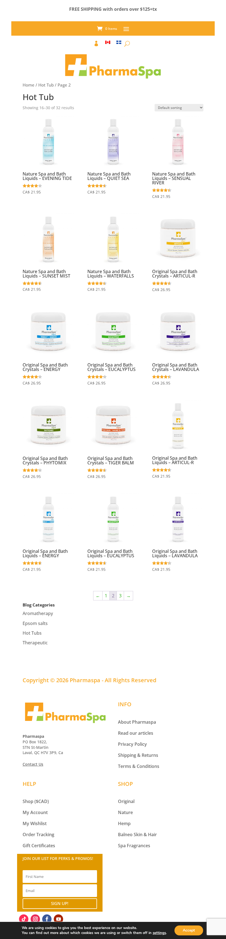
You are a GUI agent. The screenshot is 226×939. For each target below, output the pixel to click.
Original (126, 801)
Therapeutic (35, 643)
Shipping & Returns (138, 755)
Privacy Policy (132, 744)
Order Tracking (38, 834)
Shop (28, 801)
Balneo (125, 834)
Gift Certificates (39, 846)
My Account (35, 812)
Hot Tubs (32, 633)
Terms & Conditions (138, 766)
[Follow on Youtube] (58, 919)
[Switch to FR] (118, 45)
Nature (125, 812)
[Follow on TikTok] (23, 919)
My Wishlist (35, 823)
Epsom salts (35, 623)
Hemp (124, 823)
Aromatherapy (38, 613)
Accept (189, 930)
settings (159, 932)
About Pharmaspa (137, 722)
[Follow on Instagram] (35, 919)
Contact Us (33, 764)
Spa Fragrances (134, 846)
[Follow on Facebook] (47, 919)
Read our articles (135, 733)
